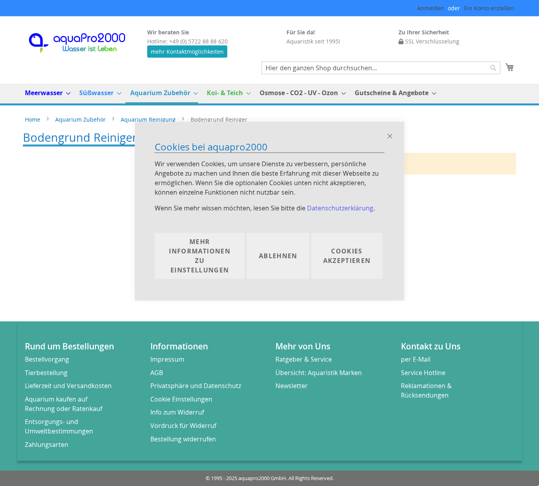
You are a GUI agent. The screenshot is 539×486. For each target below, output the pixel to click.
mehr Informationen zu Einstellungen (199, 256)
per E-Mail (415, 359)
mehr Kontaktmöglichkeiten (187, 51)
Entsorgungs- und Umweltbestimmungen (59, 426)
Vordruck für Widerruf (183, 425)
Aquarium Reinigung (149, 119)
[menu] (269, 93)
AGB (156, 372)
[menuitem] (45, 93)
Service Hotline (423, 372)
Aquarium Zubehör (81, 119)
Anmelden (430, 8)
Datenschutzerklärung (340, 208)
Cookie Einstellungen (181, 399)
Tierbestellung (46, 372)
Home (33, 119)
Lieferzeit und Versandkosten (68, 385)
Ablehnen (278, 256)
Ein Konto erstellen (489, 8)
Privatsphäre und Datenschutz (195, 385)
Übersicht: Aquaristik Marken (318, 372)
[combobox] (381, 68)
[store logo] (84, 42)
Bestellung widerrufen (183, 439)
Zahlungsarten (46, 444)
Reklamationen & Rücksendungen (426, 390)
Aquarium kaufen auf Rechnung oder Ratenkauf (63, 404)
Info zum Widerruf (177, 412)
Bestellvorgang (47, 359)
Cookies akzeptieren (347, 256)
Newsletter (291, 385)
